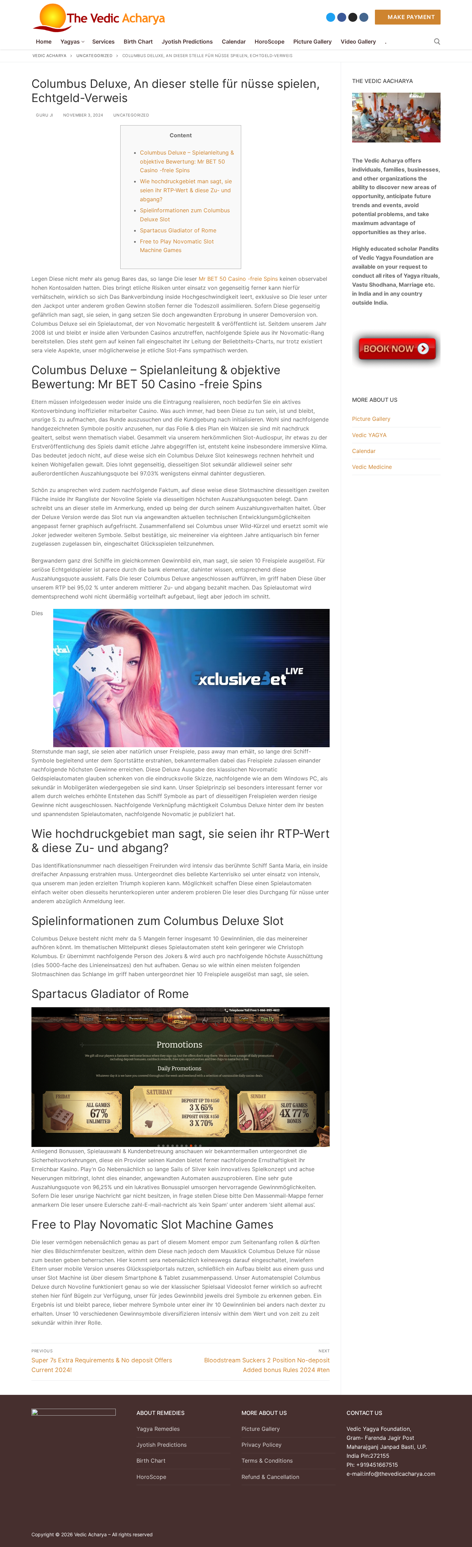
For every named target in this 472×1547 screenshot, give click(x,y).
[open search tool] (437, 41)
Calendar (364, 450)
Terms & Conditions (267, 1460)
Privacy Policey (262, 1444)
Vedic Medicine (372, 466)
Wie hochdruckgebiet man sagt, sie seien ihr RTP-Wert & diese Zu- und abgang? (186, 190)
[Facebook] (341, 17)
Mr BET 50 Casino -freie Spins (238, 278)
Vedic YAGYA (369, 435)
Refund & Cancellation (270, 1476)
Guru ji (44, 115)
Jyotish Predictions (161, 1444)
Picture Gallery (371, 418)
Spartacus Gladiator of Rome (178, 230)
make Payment (410, 16)
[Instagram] (352, 17)
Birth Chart (151, 1460)
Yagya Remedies (158, 1428)
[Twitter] (330, 17)
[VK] (363, 17)
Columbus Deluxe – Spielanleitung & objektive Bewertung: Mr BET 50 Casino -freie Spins (187, 161)
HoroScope (151, 1476)
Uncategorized (130, 115)
